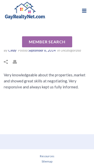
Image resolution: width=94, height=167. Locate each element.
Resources (47, 156)
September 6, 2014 (42, 50)
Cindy (12, 50)
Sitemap (47, 161)
